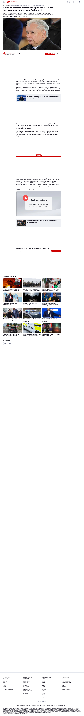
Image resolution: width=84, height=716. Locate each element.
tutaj (26, 713)
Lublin (43, 697)
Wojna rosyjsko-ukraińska (7, 679)
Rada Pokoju (5, 681)
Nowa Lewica (64, 686)
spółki (21, 83)
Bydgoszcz (44, 689)
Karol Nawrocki (25, 693)
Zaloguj (75, 2)
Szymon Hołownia (26, 686)
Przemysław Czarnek (26, 681)
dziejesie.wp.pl (45, 248)
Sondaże (4, 686)
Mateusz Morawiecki (26, 679)
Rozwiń (38, 155)
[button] (70, 2)
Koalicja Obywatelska (65, 679)
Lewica (63, 685)
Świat (26, 2)
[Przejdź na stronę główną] (4, 2)
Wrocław (43, 681)
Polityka (54, 2)
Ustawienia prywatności (61, 705)
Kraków (43, 682)
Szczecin (43, 685)
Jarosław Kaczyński (21, 80)
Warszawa (44, 679)
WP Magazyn (5, 678)
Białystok (43, 690)
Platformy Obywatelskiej (41, 178)
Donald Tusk (25, 685)
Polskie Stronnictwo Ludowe (66, 682)
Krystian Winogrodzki (14, 53)
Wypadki (4, 685)
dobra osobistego (49, 127)
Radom (43, 693)
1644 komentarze (51, 53)
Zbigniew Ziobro (25, 682)
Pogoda (40, 2)
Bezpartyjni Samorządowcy (66, 689)
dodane (31, 131)
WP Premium (33, 2)
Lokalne (43, 678)
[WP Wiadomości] (13, 2)
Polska (20, 2)
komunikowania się (26, 128)
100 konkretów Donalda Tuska (8, 689)
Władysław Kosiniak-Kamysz (27, 690)
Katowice (43, 694)
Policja (4, 682)
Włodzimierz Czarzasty (26, 689)
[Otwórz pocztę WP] (67, 2)
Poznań (43, 686)
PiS (62, 678)
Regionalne (46, 2)
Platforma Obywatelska (66, 681)
